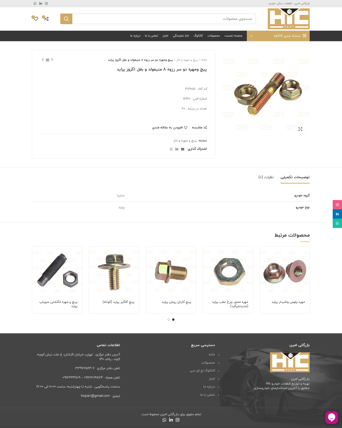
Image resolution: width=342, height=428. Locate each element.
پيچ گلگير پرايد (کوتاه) (118, 302)
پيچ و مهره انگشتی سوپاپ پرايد (58, 304)
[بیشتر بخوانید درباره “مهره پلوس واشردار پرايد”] (263, 254)
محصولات (208, 363)
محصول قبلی (52, 60)
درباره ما (209, 387)
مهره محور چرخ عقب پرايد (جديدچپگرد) (230, 304)
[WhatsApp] (337, 223)
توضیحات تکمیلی (295, 177)
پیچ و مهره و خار (187, 60)
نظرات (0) (266, 177)
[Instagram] (337, 204)
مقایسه (197, 127)
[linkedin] (337, 214)
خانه (204, 60)
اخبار (212, 379)
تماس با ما (207, 395)
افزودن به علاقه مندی (167, 127)
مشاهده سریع (263, 265)
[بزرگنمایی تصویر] (300, 129)
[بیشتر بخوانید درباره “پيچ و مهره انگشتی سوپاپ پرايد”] (36, 254)
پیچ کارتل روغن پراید (176, 302)
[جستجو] (66, 18)
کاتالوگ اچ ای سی (202, 370)
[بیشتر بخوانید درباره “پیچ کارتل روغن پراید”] (149, 254)
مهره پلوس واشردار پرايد (288, 302)
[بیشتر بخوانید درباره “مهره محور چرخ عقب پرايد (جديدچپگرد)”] (206, 254)
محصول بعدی (42, 60)
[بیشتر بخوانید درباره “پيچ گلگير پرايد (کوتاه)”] (92, 254)
